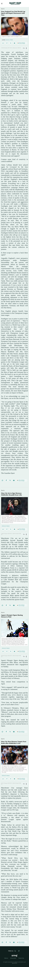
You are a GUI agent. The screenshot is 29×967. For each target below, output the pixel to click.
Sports (3, 7)
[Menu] (1, 2)
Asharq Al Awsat (6, 524)
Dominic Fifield (9, 38)
